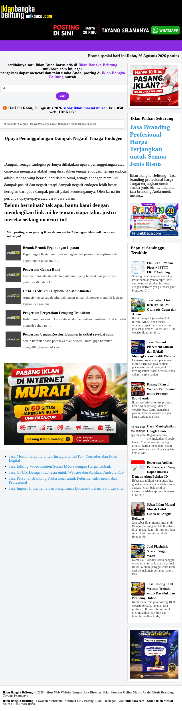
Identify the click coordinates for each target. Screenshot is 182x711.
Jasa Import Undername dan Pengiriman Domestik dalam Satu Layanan (66, 488)
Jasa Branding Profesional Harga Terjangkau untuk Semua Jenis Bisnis (150, 145)
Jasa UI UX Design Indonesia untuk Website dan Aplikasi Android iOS (66, 472)
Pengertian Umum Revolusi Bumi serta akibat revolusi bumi (68, 334)
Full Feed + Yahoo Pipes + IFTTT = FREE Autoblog (160, 267)
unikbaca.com (134, 701)
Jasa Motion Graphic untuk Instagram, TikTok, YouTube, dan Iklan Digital (63, 458)
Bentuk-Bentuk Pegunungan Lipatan (51, 248)
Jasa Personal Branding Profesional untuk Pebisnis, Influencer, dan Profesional (63, 480)
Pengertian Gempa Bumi (41, 269)
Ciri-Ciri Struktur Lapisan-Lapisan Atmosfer (57, 291)
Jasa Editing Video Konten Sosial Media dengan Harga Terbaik (60, 466)
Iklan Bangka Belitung (18, 692)
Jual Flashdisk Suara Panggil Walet (157, 551)
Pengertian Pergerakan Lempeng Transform (56, 313)
